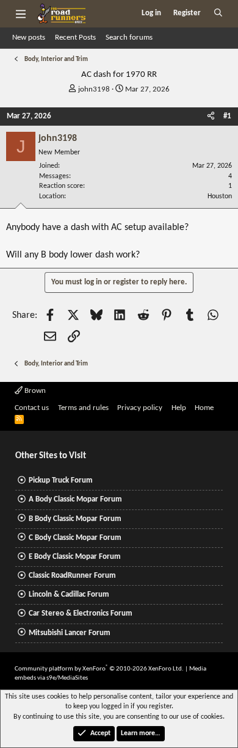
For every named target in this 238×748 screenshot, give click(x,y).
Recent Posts (75, 37)
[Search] (218, 13)
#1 (227, 116)
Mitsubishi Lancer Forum (69, 633)
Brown (34, 391)
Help (178, 408)
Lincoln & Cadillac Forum (69, 595)
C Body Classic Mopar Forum (75, 538)
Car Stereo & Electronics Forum (80, 613)
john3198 (94, 89)
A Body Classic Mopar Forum (75, 499)
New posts (28, 37)
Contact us (32, 408)
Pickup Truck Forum (61, 480)
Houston (219, 196)
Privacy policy (139, 408)
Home (204, 408)
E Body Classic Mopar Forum (75, 557)
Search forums (129, 37)
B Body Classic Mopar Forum (75, 519)
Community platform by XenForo (99, 669)
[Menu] (20, 13)
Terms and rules (83, 408)
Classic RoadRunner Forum (72, 576)
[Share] (211, 116)
